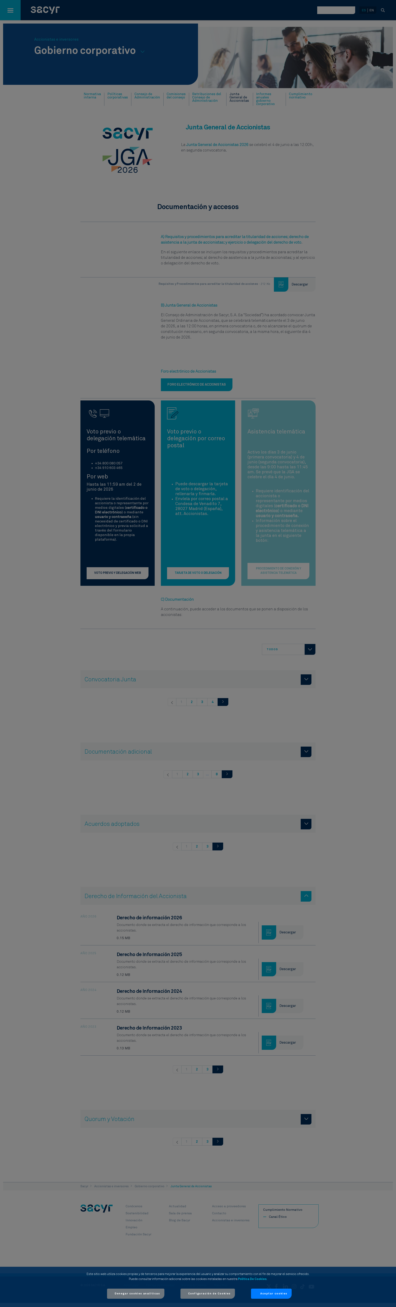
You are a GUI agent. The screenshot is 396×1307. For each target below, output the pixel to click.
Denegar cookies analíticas (137, 1293)
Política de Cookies (252, 1279)
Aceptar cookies (273, 1293)
